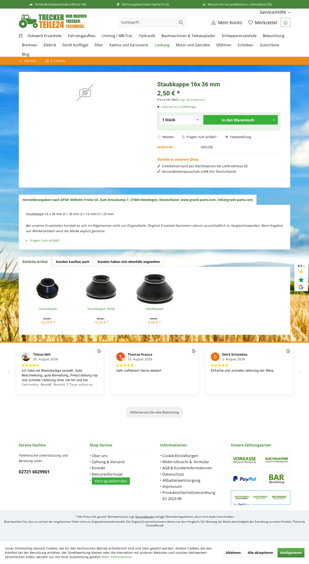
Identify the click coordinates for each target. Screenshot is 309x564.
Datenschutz (173, 474)
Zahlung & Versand (108, 461)
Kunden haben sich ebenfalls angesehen (129, 262)
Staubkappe (48, 309)
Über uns (100, 455)
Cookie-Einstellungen (180, 455)
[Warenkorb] (285, 22)
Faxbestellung (240, 137)
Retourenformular (107, 474)
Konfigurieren (291, 552)
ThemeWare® (155, 525)
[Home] (21, 35)
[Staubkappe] (48, 288)
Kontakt (98, 467)
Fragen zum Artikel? (201, 137)
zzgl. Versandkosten (192, 99)
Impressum (172, 486)
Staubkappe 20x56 (101, 309)
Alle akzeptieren (260, 552)
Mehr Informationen (116, 557)
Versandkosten (144, 517)
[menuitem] (273, 12)
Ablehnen (233, 552)
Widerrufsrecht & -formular (185, 461)
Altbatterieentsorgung (181, 480)
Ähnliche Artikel (35, 262)
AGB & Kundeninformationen (187, 467)
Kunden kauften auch (72, 262)
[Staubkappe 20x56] (101, 288)
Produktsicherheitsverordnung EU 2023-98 (188, 495)
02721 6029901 (34, 472)
